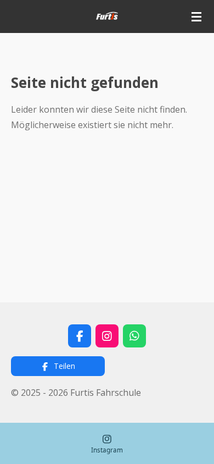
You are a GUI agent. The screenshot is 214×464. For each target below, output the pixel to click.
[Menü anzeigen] (196, 16)
